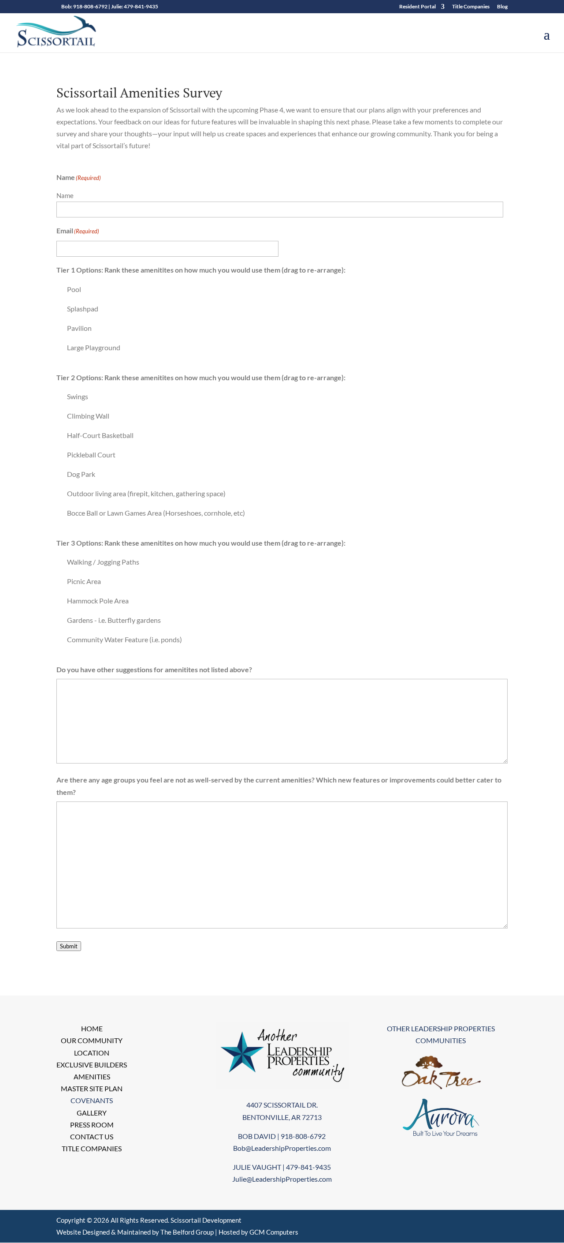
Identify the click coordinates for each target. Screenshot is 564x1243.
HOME (92, 1028)
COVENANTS (91, 1100)
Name (65, 195)
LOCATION (91, 1052)
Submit (69, 946)
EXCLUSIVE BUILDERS (91, 1064)
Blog (502, 7)
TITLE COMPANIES (92, 1148)
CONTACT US (91, 1136)
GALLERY (92, 1112)
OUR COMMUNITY (91, 1040)
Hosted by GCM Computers (258, 1232)
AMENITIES (92, 1076)
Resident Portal (417, 7)
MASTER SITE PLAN (91, 1088)
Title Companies (471, 7)
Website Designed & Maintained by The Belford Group (135, 1232)
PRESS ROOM (92, 1124)
